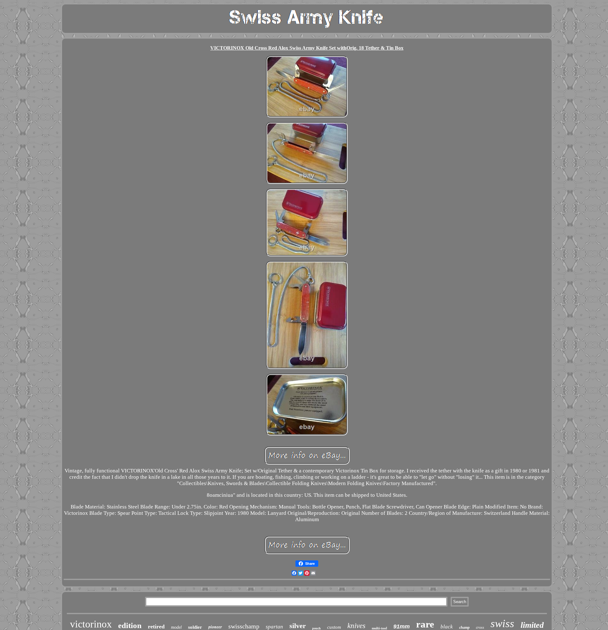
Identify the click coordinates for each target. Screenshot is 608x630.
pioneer (215, 627)
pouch (316, 628)
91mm (401, 626)
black (446, 627)
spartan (274, 627)
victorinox (91, 624)
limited (532, 625)
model (176, 627)
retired (156, 626)
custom (334, 627)
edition (130, 625)
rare (425, 624)
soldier (195, 627)
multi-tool (379, 628)
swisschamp (243, 626)
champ (464, 627)
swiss (502, 623)
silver (297, 626)
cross (480, 627)
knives (356, 626)
